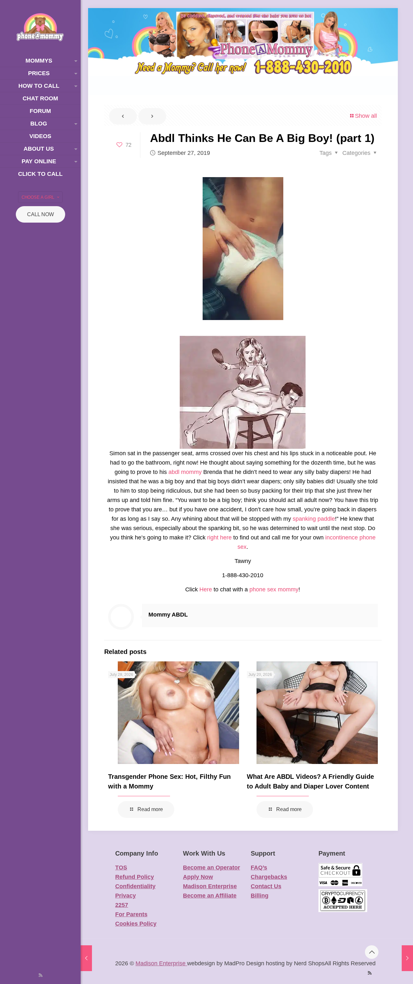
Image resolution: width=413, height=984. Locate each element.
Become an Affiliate (210, 895)
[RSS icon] (40, 975)
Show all (366, 116)
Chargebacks (269, 877)
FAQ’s (259, 867)
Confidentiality (135, 886)
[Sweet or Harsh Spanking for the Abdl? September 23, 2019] (86, 958)
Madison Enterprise (210, 886)
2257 (121, 905)
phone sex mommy (273, 589)
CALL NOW (40, 214)
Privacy (125, 895)
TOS (121, 867)
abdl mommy (185, 472)
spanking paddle (314, 519)
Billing (259, 895)
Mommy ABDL (168, 614)
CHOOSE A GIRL (38, 197)
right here (219, 537)
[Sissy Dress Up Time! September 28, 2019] (407, 958)
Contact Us (266, 886)
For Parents (131, 914)
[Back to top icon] (371, 952)
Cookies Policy (135, 923)
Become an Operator (211, 867)
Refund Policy (134, 877)
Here (205, 589)
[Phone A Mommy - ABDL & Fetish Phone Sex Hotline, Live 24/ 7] (40, 27)
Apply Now (198, 877)
